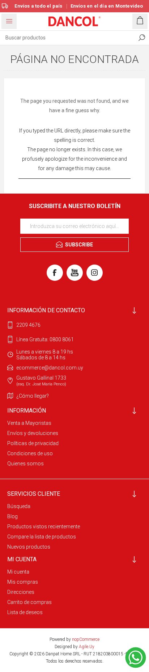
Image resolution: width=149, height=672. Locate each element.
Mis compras (22, 582)
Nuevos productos (28, 547)
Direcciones (20, 592)
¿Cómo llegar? (32, 396)
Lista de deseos (25, 612)
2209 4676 (28, 325)
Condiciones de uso (30, 453)
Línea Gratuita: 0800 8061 (45, 339)
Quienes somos (25, 463)
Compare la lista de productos (41, 537)
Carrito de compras (29, 602)
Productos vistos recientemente (43, 526)
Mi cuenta (18, 572)
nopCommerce (85, 639)
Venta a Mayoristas (29, 423)
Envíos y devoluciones (32, 433)
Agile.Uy (86, 646)
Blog (12, 516)
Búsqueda (18, 506)
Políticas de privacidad (33, 443)
